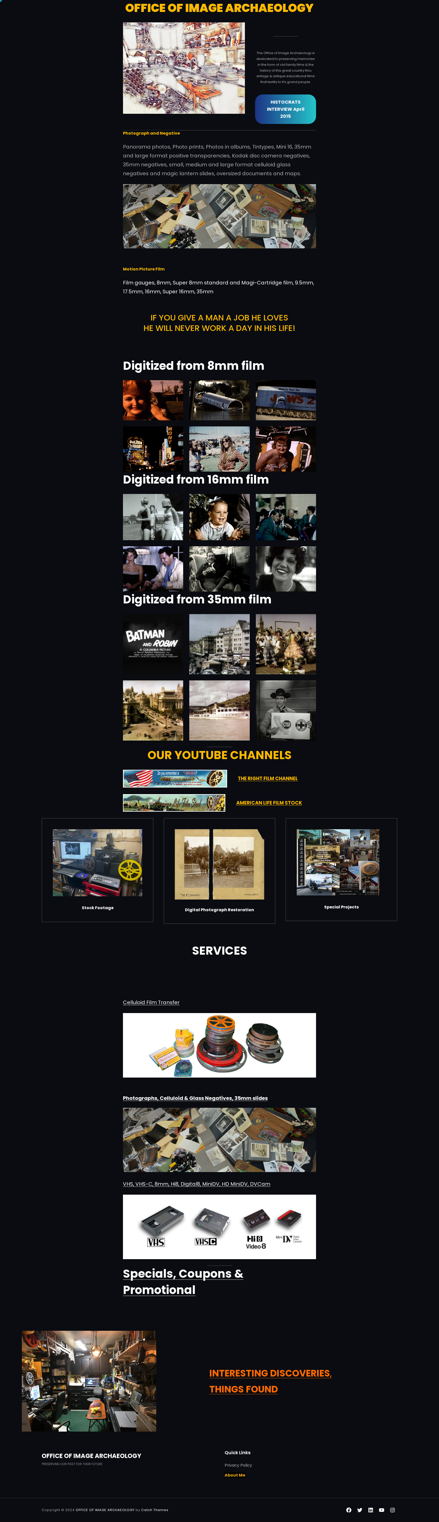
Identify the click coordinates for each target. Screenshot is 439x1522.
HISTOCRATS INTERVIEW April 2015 (285, 109)
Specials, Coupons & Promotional (183, 1282)
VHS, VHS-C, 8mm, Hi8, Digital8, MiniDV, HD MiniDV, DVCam (196, 1184)
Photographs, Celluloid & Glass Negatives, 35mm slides (195, 1098)
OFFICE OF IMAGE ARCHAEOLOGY (91, 1456)
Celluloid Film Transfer (151, 1002)
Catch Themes (154, 1510)
